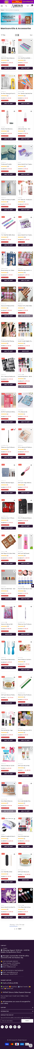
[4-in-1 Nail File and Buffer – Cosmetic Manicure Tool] (25, 46)
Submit (27, 1020)
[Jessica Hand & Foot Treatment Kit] (25, 152)
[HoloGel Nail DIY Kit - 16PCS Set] (25, 364)
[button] (16, 35)
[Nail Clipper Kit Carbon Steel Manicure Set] (8, 541)
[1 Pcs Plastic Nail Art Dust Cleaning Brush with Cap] (25, 895)
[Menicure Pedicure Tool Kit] (8, 753)
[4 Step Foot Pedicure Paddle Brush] (8, 187)
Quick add (25, 351)
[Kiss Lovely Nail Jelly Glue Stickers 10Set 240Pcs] (25, 789)
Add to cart (8, 68)
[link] (17, 2)
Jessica (19, 162)
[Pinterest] (10, 1026)
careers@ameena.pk (12, 972)
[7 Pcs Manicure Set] (25, 400)
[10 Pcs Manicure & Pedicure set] (25, 435)
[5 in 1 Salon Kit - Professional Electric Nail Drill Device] (25, 187)
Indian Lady (3, 304)
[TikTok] (14, 1026)
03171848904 (13, 965)
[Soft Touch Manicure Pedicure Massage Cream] (8, 683)
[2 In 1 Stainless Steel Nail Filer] (25, 81)
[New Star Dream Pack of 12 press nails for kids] (25, 718)
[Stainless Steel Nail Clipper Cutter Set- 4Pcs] (8, 471)
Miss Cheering (21, 339)
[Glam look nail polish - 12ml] (8, 577)
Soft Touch (20, 480)
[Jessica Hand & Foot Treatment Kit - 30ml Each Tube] (25, 223)
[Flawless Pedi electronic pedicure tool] (8, 117)
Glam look (3, 586)
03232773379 (14, 974)
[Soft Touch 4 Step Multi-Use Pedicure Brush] (25, 471)
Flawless (3, 127)
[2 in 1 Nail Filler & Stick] (8, 860)
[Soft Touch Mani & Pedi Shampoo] (25, 753)
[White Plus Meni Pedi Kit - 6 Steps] (25, 258)
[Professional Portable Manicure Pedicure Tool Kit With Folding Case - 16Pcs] (8, 152)
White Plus (20, 268)
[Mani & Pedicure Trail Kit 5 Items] (25, 647)
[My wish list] (28, 6)
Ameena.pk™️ (21, 91)
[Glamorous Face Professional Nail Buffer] (25, 683)
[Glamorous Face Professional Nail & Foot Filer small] (25, 612)
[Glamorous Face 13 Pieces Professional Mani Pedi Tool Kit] (8, 506)
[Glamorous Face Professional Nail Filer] (8, 435)
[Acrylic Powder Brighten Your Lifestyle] (25, 329)
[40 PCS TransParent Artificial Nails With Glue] (8, 400)
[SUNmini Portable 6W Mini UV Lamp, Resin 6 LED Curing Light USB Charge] (8, 824)
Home (2, 10)
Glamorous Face (4, 445)
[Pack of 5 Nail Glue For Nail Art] (25, 577)
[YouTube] (19, 1026)
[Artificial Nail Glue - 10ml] (25, 117)
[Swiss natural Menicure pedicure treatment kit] (8, 789)
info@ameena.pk (11, 967)
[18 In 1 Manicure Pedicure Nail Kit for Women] (8, 364)
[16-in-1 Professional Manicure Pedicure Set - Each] (25, 506)
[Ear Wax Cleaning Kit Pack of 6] (8, 81)
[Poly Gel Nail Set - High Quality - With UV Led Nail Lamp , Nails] (8, 718)
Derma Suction (4, 268)
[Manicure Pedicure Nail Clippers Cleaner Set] (8, 612)
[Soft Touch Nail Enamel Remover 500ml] (25, 541)
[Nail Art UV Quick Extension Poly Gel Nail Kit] (8, 46)
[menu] (2, 6)
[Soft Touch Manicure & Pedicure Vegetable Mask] (25, 860)
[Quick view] (14, 40)
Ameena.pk (3, 56)
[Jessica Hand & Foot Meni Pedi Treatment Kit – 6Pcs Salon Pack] (8, 895)
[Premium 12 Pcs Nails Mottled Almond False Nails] (25, 294)
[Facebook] (2, 1026)
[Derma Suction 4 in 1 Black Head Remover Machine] (8, 258)
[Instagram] (6, 1026)
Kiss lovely (20, 799)
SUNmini (3, 834)
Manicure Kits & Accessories (12, 10)
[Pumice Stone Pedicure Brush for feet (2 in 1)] (8, 647)
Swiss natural (4, 799)
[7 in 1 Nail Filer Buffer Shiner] (8, 223)
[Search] (6, 6)
